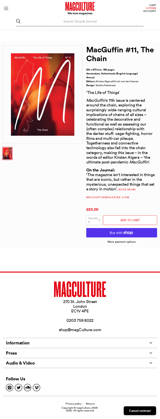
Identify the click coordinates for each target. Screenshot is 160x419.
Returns (90, 403)
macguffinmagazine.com (107, 197)
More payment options (122, 241)
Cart (152, 5)
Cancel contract (140, 410)
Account (149, 11)
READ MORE (127, 189)
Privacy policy (74, 403)
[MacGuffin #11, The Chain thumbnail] (7, 153)
